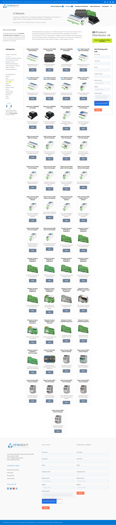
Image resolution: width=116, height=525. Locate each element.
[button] (111, 6)
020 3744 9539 (14, 456)
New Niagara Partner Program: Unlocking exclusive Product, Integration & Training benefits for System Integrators (50, 1)
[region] (58, 17)
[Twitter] (16, 488)
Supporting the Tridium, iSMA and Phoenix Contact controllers (29, 22)
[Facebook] (8, 488)
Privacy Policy (10, 475)
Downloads (10, 472)
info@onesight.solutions (17, 457)
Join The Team (11, 478)
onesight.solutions (14, 459)
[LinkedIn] (11, 488)
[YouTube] (14, 488)
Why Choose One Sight (13, 469)
